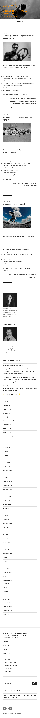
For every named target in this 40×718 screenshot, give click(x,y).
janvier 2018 (6, 603)
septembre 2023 (7, 470)
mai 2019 (5, 557)
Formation (6, 424)
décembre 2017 (7, 606)
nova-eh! (7, 659)
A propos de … (7, 657)
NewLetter (6, 432)
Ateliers (5, 417)
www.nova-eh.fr (7, 108)
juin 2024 (5, 451)
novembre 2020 (7, 519)
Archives (5, 413)
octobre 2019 (6, 550)
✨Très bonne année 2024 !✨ (11, 394)
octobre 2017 (6, 614)
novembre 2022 (7, 485)
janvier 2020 (6, 542)
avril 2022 (5, 493)
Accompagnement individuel (14, 204)
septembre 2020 (7, 523)
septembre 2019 (7, 553)
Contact (7, 674)
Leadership (6, 428)
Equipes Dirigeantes (10, 662)
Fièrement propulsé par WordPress (12, 713)
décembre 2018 (7, 572)
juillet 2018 (6, 584)
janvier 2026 (6, 447)
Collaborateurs (9, 668)
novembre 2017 (7, 610)
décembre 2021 (7, 497)
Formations (6, 645)
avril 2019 (5, 561)
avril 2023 (5, 478)
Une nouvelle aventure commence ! (13, 365)
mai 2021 (5, 512)
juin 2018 (5, 587)
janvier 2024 (6, 463)
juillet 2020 (6, 531)
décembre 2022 (7, 481)
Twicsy (4, 695)
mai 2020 (5, 535)
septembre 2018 (7, 580)
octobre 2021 (6, 500)
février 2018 (6, 599)
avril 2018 (5, 595)
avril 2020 (5, 538)
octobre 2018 (6, 576)
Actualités (5, 405)
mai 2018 (5, 591)
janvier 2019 (6, 569)
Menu (21, 21)
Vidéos (5, 649)
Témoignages (6, 436)
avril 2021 (5, 516)
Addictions (6, 409)
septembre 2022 (7, 489)
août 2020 (6, 527)
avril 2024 (5, 455)
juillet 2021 (6, 508)
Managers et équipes (11, 665)
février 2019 (6, 565)
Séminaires (8, 671)
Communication (7, 421)
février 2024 (6, 459)
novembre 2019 (7, 546)
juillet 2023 (6, 474)
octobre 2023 (6, 466)
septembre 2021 (7, 504)
